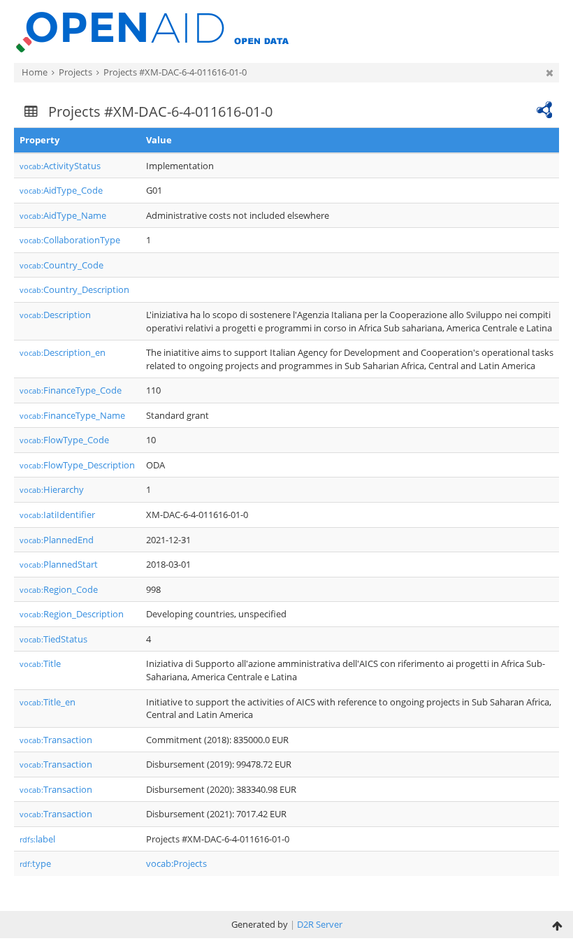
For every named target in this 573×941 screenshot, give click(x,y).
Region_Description (72, 614)
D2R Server (319, 924)
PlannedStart (59, 564)
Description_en (63, 352)
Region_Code (59, 589)
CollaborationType (70, 240)
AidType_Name (63, 215)
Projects (75, 72)
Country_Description (74, 289)
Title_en (47, 702)
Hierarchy (52, 489)
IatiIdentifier (57, 514)
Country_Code (61, 265)
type (35, 863)
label (37, 839)
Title (40, 663)
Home (35, 72)
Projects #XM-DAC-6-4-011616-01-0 (175, 72)
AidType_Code (61, 190)
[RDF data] (544, 108)
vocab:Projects (176, 863)
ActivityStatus (60, 165)
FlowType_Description (77, 465)
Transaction (56, 739)
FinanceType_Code (71, 390)
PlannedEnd (57, 539)
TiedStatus (53, 639)
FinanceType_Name (72, 415)
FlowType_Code (64, 439)
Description (55, 314)
